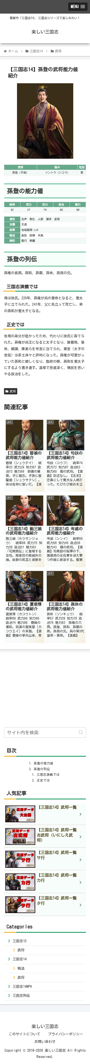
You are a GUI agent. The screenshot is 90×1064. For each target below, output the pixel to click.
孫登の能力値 (43, 763)
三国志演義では (48, 774)
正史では (43, 780)
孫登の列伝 (42, 769)
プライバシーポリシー (65, 1034)
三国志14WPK (22, 986)
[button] (80, 732)
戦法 (21, 968)
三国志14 (19, 959)
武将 (12, 391)
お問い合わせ (45, 1041)
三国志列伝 (21, 995)
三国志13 (19, 941)
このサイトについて (24, 1034)
